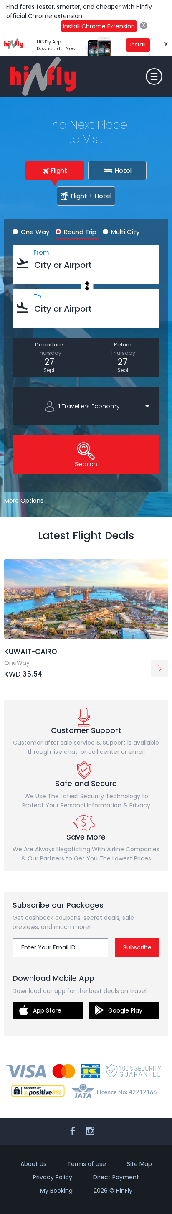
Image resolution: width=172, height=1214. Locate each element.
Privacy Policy (52, 1177)
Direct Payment (116, 1177)
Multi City (125, 231)
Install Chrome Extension (99, 26)
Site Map (139, 1164)
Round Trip (80, 231)
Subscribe (137, 947)
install (138, 44)
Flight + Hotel (91, 195)
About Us (33, 1164)
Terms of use (86, 1164)
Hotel (123, 170)
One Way (35, 231)
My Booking (56, 1190)
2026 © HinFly (113, 1190)
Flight (59, 170)
